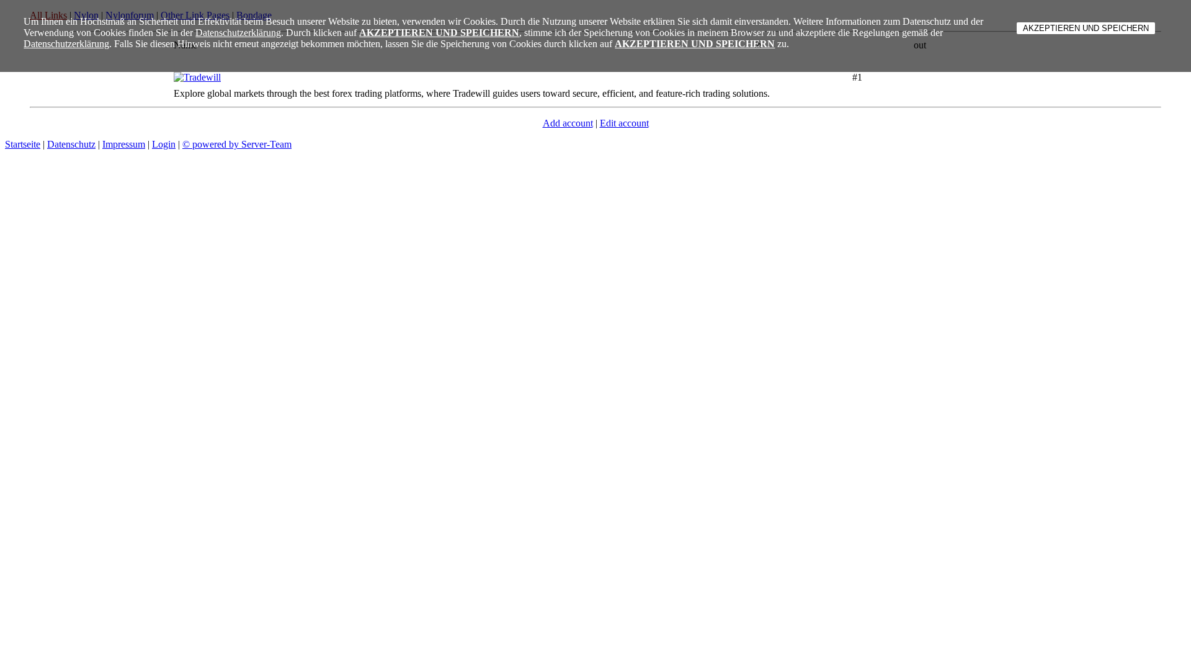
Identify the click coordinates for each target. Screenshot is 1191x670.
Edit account (624, 123)
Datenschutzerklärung (238, 32)
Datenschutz (71, 144)
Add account (568, 123)
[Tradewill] (197, 77)
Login (164, 144)
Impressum (123, 144)
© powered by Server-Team (237, 144)
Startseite (22, 144)
